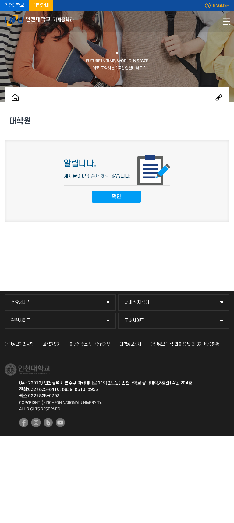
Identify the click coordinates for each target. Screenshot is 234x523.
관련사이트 (20, 320)
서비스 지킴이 (137, 302)
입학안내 (41, 5)
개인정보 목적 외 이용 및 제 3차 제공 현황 (185, 344)
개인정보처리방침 (19, 344)
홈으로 (15, 97)
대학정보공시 (130, 344)
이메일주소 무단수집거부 (90, 344)
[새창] (23, 422)
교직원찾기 (52, 344)
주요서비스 (20, 302)
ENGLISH (221, 5)
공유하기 (218, 97)
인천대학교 (14, 5)
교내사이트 (134, 320)
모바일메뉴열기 (226, 21)
